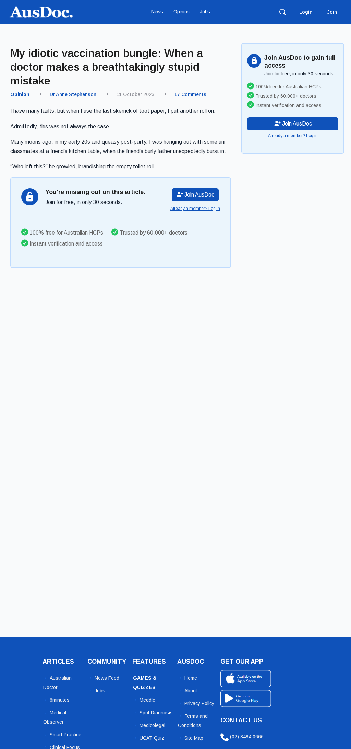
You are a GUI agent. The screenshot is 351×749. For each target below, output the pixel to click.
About (190, 690)
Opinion (19, 94)
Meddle (147, 700)
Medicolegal (152, 725)
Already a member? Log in (195, 208)
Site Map (193, 738)
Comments (190, 94)
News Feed (107, 678)
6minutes (60, 700)
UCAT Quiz (152, 738)
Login (306, 12)
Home (190, 678)
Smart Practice (65, 734)
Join (332, 12)
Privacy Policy (199, 703)
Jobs (100, 690)
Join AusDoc (198, 195)
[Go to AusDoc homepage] (41, 11)
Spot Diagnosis (156, 712)
